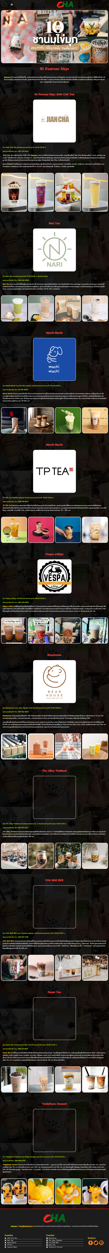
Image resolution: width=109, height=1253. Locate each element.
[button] (12, 4)
